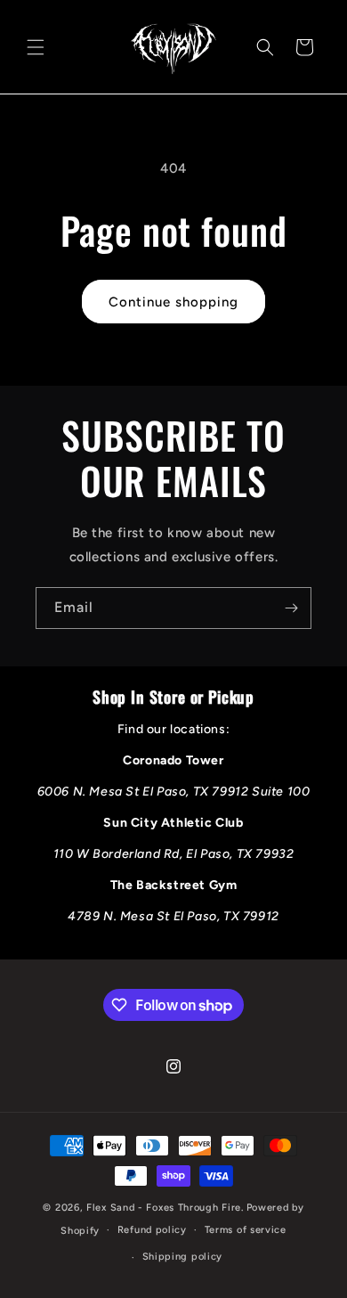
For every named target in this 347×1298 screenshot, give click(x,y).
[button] (35, 47)
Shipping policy (182, 1256)
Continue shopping (173, 302)
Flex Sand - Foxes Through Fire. (165, 1207)
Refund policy (152, 1230)
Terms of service (245, 1230)
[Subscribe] (291, 608)
